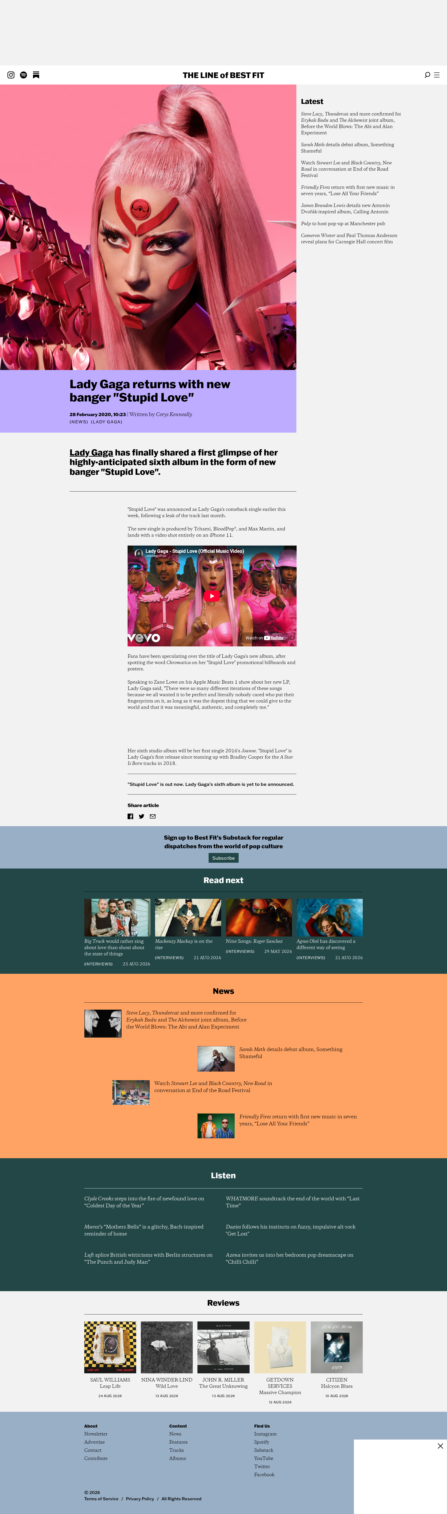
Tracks (176, 1450)
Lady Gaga (91, 452)
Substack (263, 1450)
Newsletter (96, 1434)
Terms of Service (101, 1498)
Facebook (264, 1475)
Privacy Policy (140, 1498)
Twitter (262, 1467)
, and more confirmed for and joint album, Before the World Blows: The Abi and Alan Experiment (351, 123)
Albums (177, 1459)
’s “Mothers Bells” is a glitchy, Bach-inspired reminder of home (143, 1231)
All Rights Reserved (181, 1498)
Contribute (96, 1459)
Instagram (265, 1434)
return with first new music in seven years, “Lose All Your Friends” (348, 190)
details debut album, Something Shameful (347, 148)
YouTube (263, 1459)
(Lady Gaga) (106, 422)
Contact (93, 1450)
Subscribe (223, 858)
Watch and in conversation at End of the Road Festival (346, 169)
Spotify (261, 1442)
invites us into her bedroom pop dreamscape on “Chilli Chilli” (289, 1259)
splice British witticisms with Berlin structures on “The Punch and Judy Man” (148, 1259)
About (91, 1426)
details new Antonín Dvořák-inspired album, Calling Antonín (345, 209)
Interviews (98, 964)
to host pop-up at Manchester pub (343, 224)
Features (178, 1442)
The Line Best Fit (223, 75)
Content (178, 1426)
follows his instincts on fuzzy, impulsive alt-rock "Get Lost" (291, 1231)
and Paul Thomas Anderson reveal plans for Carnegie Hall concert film (349, 239)
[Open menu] (437, 75)
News (78, 421)
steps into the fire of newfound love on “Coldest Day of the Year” (144, 1202)
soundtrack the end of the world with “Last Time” (293, 1202)
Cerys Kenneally (174, 414)
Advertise (94, 1442)
